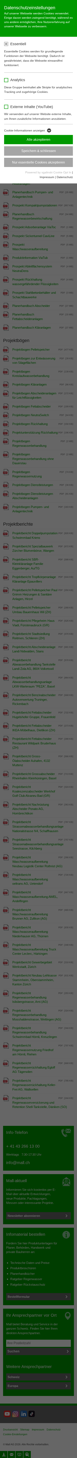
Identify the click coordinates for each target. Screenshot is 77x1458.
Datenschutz (65, 177)
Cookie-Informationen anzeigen (24, 130)
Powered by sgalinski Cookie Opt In (48, 172)
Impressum (47, 177)
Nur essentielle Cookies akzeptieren (38, 162)
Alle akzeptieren (38, 139)
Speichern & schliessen (38, 151)
